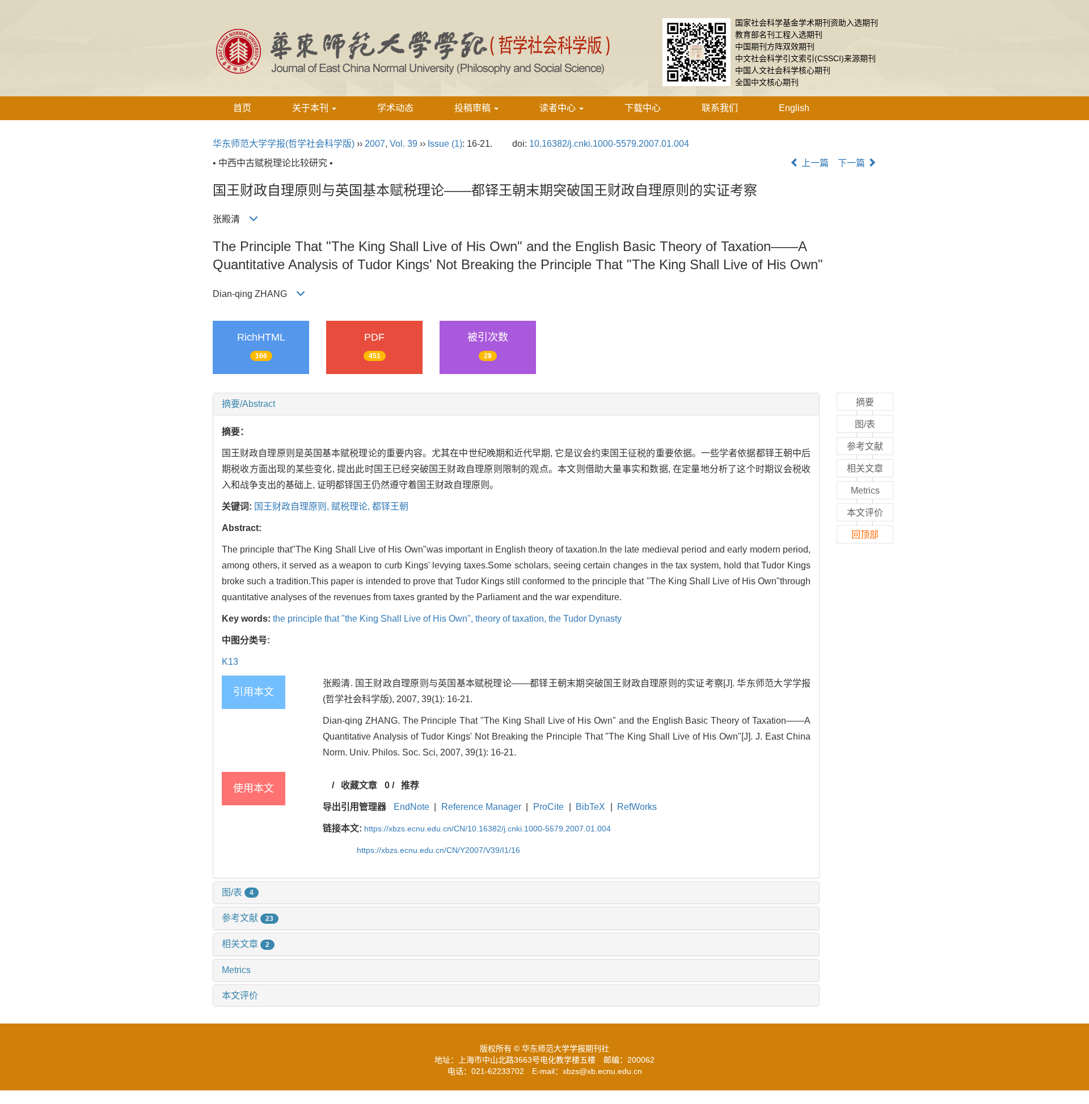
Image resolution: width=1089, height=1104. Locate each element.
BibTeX (590, 807)
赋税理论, (351, 506)
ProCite (548, 807)
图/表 (238, 892)
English (794, 108)
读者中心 (558, 108)
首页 (242, 108)
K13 (230, 661)
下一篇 (852, 163)
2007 (375, 143)
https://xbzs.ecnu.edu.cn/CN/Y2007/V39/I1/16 (438, 850)
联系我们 (720, 108)
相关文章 (245, 944)
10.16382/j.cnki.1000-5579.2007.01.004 (609, 143)
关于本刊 (311, 108)
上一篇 (814, 163)
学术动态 (395, 108)
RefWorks (637, 807)
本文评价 (240, 995)
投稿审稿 (473, 108)
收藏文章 (359, 785)
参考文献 (247, 918)
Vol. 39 (403, 143)
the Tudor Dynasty (585, 618)
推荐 (410, 785)
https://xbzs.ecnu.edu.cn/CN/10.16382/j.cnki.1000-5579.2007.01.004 (487, 828)
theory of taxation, (511, 618)
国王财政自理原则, (292, 506)
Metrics (236, 970)
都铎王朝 (390, 506)
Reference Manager (481, 807)
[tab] (516, 404)
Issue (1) (445, 143)
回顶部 (865, 535)
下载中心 (642, 108)
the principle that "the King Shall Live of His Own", (374, 618)
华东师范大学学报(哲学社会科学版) (283, 143)
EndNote (411, 807)
